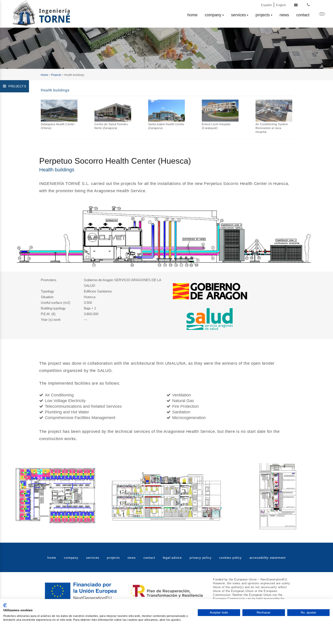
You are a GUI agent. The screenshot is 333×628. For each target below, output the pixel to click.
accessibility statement (267, 557)
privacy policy (200, 557)
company (213, 15)
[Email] (296, 5)
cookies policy (230, 557)
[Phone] (308, 5)
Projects (56, 75)
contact (302, 15)
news (284, 15)
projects (263, 15)
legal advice (172, 557)
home (192, 15)
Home (44, 75)
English (281, 5)
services (238, 15)
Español (266, 5)
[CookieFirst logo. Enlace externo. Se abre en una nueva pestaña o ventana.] (5, 605)
